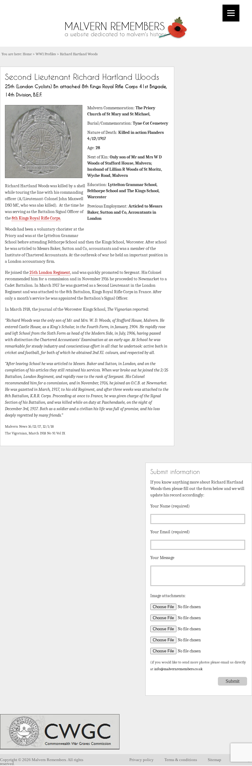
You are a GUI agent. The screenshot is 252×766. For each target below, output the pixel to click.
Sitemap (214, 759)
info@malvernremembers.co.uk (178, 669)
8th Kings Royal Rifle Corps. (36, 218)
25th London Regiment (50, 272)
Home (27, 54)
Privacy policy (141, 759)
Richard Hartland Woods (79, 54)
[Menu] (230, 13)
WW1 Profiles (46, 54)
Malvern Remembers (115, 26)
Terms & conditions (180, 759)
